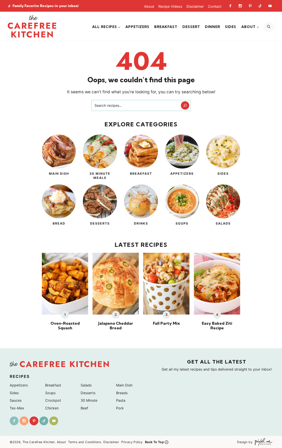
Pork (120, 408)
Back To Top (154, 442)
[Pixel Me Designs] (262, 442)
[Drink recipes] (141, 207)
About (149, 6)
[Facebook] (230, 5)
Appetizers (137, 26)
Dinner (212, 26)
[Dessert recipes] (100, 207)
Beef (84, 408)
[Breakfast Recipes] (141, 158)
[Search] (185, 105)
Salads (86, 385)
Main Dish (124, 385)
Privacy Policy (132, 442)
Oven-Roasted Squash (65, 325)
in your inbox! (46, 6)
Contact (214, 6)
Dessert (191, 26)
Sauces (16, 400)
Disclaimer (195, 6)
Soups (50, 393)
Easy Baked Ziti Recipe (217, 325)
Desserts (88, 393)
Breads (122, 393)
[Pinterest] (250, 5)
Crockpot (53, 400)
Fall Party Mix (166, 323)
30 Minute (89, 400)
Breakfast (165, 26)
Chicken (52, 408)
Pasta (120, 400)
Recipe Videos (170, 6)
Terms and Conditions (84, 442)
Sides (230, 26)
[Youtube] (269, 5)
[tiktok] (260, 5)
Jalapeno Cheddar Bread (115, 325)
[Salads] (223, 207)
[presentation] (65, 284)
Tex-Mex (17, 408)
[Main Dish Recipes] (59, 158)
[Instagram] (240, 5)
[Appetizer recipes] (182, 158)
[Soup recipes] (182, 207)
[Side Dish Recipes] (223, 158)
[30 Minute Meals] (100, 158)
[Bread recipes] (59, 207)
